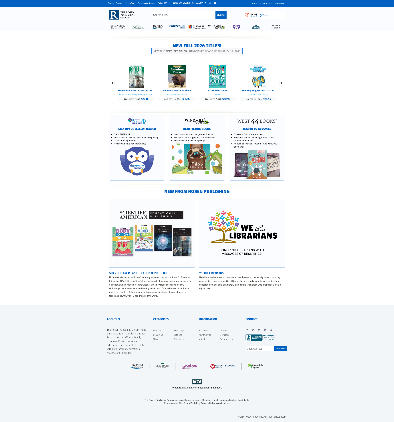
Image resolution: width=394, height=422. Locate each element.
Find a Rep (130, 3)
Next (281, 83)
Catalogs (178, 335)
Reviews (224, 330)
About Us (157, 330)
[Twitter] (253, 330)
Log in (254, 3)
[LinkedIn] (265, 330)
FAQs (155, 339)
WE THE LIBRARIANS (211, 273)
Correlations (179, 339)
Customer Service (115, 3)
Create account (266, 3)
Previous (112, 83)
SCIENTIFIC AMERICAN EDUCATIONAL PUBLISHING (139, 273)
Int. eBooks (204, 330)
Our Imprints (205, 335)
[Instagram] (259, 330)
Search (221, 15)
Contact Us (158, 335)
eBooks (202, 339)
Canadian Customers (146, 3)
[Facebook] (247, 330)
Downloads (225, 335)
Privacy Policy (226, 339)
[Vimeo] (271, 330)
